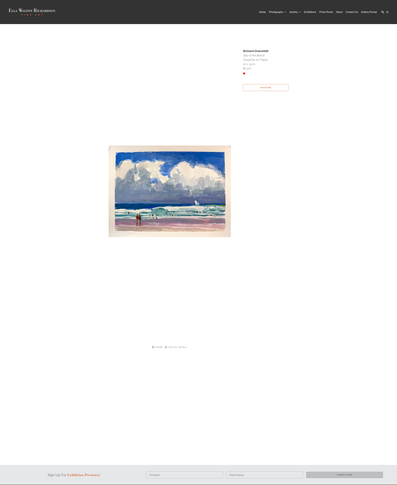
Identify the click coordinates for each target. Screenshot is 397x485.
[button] (277, 12)
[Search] (382, 12)
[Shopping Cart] (387, 12)
